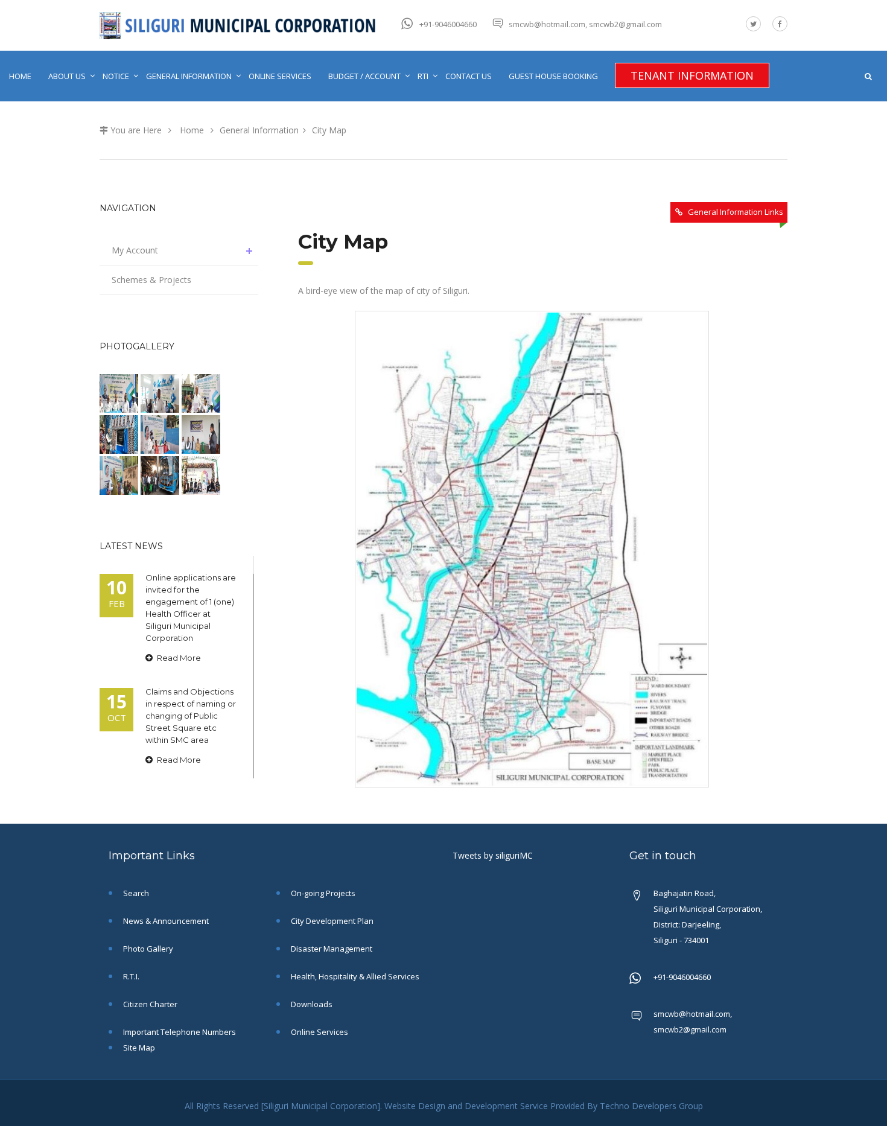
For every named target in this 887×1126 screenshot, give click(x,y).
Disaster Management (330, 948)
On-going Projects (322, 893)
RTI (423, 76)
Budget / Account (364, 76)
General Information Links (735, 211)
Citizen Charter (149, 1004)
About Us (67, 76)
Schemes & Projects (151, 279)
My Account (135, 250)
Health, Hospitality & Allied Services (354, 976)
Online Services (280, 76)
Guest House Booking (553, 76)
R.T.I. (130, 976)
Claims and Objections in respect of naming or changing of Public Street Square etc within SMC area (190, 716)
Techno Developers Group (651, 1106)
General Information (189, 76)
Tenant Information (692, 75)
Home (20, 76)
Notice (116, 76)
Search (135, 893)
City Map (329, 130)
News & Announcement (165, 920)
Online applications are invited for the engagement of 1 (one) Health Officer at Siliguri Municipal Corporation (190, 608)
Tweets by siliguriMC (493, 855)
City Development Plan (331, 920)
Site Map (138, 1047)
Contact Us (468, 76)
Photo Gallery (147, 948)
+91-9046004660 (448, 24)
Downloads (310, 1004)
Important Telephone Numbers (178, 1031)
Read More (178, 658)
